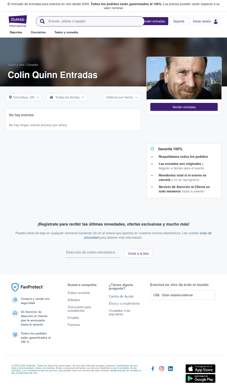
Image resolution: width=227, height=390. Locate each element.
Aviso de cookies (45, 368)
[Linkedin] (170, 374)
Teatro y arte (16, 64)
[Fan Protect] (27, 287)
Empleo (73, 317)
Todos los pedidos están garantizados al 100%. (126, 4)
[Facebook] (152, 374)
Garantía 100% (170, 148)
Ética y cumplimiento (124, 303)
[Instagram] (161, 374)
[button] (184, 107)
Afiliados (74, 300)
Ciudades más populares (119, 312)
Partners (74, 324)
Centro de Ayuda (121, 296)
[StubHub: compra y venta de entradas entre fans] (17, 21)
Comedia (32, 64)
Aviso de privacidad (22, 368)
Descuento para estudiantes (79, 308)
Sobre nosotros (79, 292)
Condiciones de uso (126, 365)
